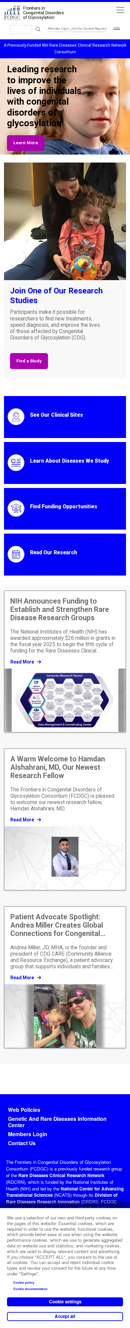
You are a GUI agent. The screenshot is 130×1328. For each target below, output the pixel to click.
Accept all (65, 1316)
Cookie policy (23, 1282)
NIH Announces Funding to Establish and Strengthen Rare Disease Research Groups (59, 609)
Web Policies (24, 1110)
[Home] (34, 13)
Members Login (27, 1134)
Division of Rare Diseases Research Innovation (61, 1198)
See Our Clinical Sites (56, 415)
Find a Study (29, 360)
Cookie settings (65, 1301)
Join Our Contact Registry (88, 28)
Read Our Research (53, 553)
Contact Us (22, 1143)
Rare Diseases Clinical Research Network (61, 1175)
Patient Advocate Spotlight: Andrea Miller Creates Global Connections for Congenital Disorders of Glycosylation (56, 925)
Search (38, 29)
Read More (22, 661)
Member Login (58, 28)
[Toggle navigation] (120, 10)
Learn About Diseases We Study (69, 461)
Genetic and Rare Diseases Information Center (57, 1122)
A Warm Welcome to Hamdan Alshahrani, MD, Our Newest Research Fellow (57, 767)
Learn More (25, 142)
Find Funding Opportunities (63, 507)
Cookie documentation (30, 1289)
